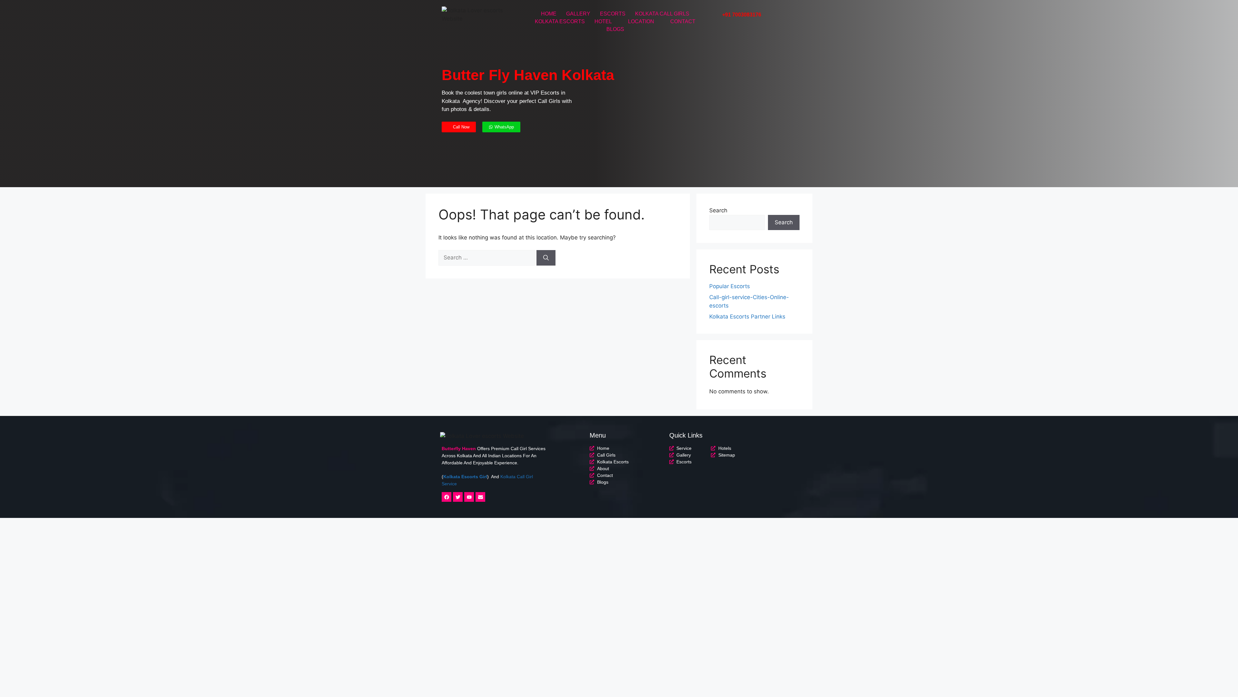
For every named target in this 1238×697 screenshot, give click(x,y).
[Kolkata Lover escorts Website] (477, 14)
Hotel (603, 21)
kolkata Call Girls (662, 13)
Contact (682, 21)
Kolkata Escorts (560, 21)
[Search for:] (487, 257)
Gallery (578, 13)
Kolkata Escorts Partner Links (747, 316)
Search (718, 210)
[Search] (545, 258)
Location (641, 21)
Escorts (612, 13)
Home (548, 13)
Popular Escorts (729, 286)
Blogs (615, 29)
